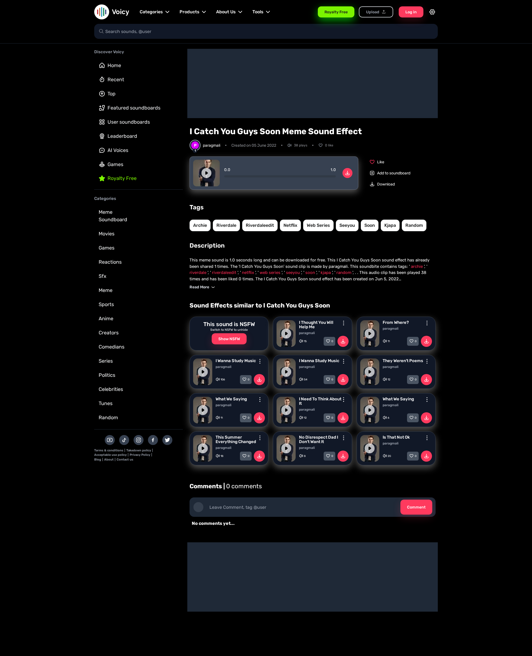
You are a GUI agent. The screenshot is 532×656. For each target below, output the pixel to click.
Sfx (102, 276)
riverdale (226, 225)
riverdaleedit (260, 225)
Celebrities (111, 389)
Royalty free (122, 178)
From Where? (396, 322)
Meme (105, 290)
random (414, 225)
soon (369, 225)
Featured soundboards (134, 108)
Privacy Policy (140, 455)
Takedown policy (138, 450)
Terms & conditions (108, 450)
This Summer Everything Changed (236, 439)
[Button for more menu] (343, 323)
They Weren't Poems (403, 360)
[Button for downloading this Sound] (343, 341)
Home (114, 65)
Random (108, 418)
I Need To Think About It (320, 401)
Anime (106, 319)
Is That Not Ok (396, 437)
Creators (109, 333)
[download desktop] (347, 173)
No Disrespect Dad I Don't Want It (318, 439)
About (109, 459)
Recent (116, 80)
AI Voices (118, 150)
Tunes (105, 403)
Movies (106, 234)
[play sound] (206, 173)
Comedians (111, 347)
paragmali (307, 333)
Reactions (110, 262)
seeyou (347, 225)
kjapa (390, 225)
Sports (106, 304)
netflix (290, 225)
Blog (97, 459)
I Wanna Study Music (236, 360)
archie (200, 225)
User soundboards (129, 122)
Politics (107, 375)
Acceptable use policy (110, 455)
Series (106, 361)
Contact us (125, 459)
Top (112, 94)
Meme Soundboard (113, 216)
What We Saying (231, 399)
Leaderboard (122, 136)
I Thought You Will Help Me (316, 324)
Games (115, 164)
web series (318, 225)
